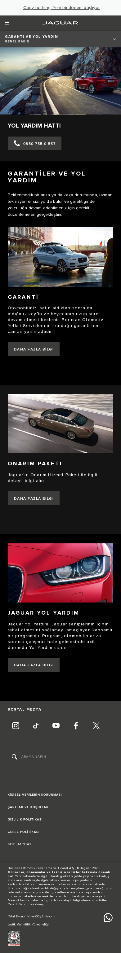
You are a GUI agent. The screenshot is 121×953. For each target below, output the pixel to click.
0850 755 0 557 (39, 143)
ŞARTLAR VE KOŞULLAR (28, 807)
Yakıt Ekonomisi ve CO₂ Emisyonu (31, 916)
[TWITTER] (96, 726)
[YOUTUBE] (56, 726)
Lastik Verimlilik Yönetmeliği (28, 924)
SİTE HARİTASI (20, 844)
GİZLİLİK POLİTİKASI (25, 819)
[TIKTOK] (35, 726)
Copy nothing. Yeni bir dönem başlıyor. (62, 7)
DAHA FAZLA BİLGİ (34, 349)
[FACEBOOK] (76, 726)
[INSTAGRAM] (15, 726)
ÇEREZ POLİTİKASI (24, 832)
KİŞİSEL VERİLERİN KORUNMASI (35, 795)
